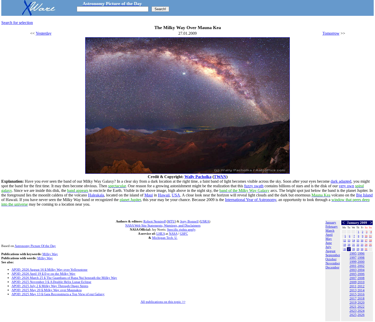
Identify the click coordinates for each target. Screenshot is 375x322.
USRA (205, 221)
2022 (361, 306)
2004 (361, 270)
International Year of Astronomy (250, 199)
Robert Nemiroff (154, 221)
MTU (171, 221)
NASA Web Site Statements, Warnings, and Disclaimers (163, 225)
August (330, 251)
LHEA (160, 234)
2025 (353, 315)
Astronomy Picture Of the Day (35, 246)
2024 (361, 311)
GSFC (184, 234)
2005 (353, 274)
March (330, 230)
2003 (353, 270)
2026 (361, 315)
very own (346, 186)
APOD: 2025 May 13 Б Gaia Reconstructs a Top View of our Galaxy (58, 294)
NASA (173, 234)
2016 (361, 294)
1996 (361, 253)
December (332, 267)
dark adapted (341, 181)
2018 (361, 298)
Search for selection (17, 22)
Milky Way (50, 254)
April (329, 235)
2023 (353, 311)
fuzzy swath (254, 186)
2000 (361, 262)
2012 (361, 286)
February (332, 226)
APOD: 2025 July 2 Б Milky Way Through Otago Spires (49, 286)
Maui (148, 195)
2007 (353, 278)
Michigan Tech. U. (165, 238)
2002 (361, 266)
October (331, 259)
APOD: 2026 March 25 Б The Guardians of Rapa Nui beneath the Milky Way (64, 278)
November (333, 263)
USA (176, 195)
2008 (361, 278)
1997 (353, 257)
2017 (353, 298)
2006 (361, 274)
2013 (353, 290)
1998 (361, 257)
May (329, 239)
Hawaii (164, 195)
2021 (353, 306)
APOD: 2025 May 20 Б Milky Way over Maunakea (46, 290)
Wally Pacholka (197, 177)
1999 (353, 262)
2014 (361, 290)
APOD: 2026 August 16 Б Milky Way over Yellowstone (49, 269)
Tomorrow (331, 33)
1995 (353, 253)
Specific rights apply (181, 229)
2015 (353, 294)
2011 (353, 286)
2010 (361, 282)
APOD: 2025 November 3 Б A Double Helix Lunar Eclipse (51, 282)
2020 (361, 302)
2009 (353, 282)
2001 (353, 266)
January (331, 222)
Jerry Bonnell (189, 221)
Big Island (364, 195)
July (328, 247)
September (333, 255)
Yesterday (44, 33)
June (329, 243)
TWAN (220, 177)
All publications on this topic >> (163, 302)
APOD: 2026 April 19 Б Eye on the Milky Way (43, 274)
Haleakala (96, 195)
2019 (353, 302)
